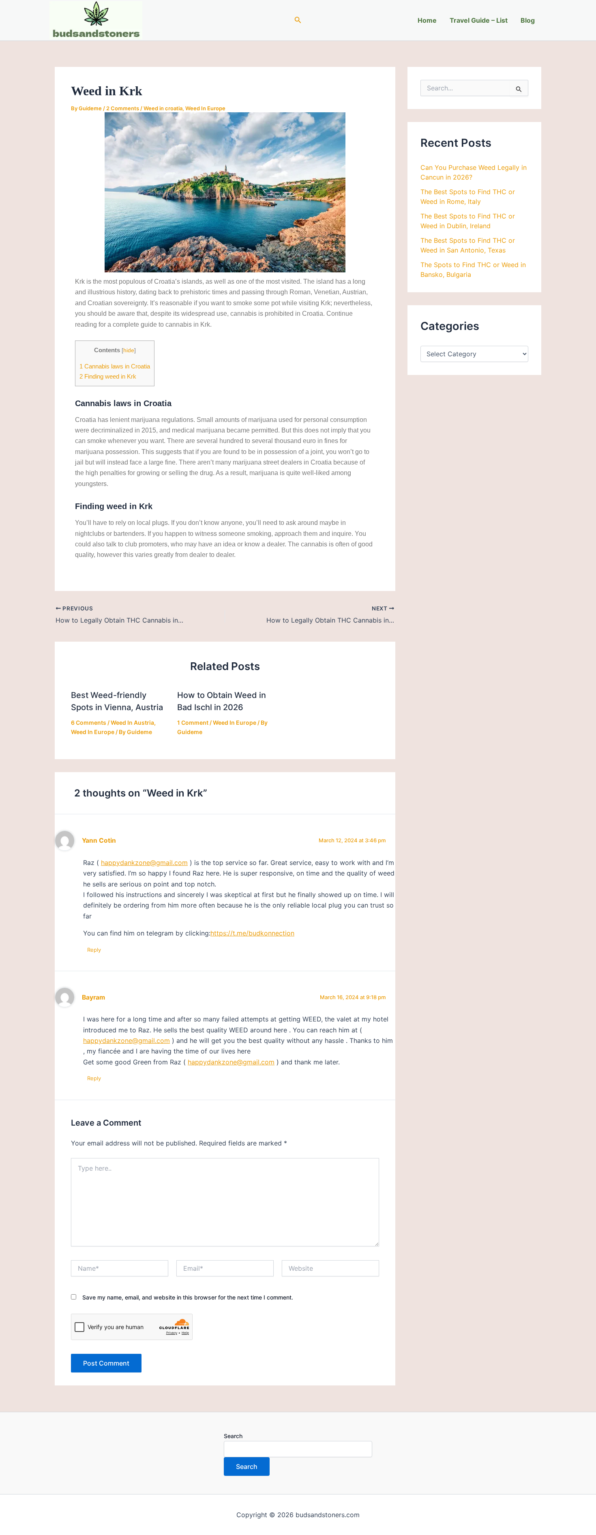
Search (233, 1435)
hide (128, 350)
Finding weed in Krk (107, 376)
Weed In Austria (132, 722)
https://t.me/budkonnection (252, 933)
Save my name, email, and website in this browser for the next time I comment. (187, 1297)
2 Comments (122, 108)
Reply (94, 949)
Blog (528, 20)
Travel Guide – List (479, 20)
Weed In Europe (205, 108)
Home (427, 20)
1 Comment (192, 722)
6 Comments (88, 722)
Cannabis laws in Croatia (114, 366)
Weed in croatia (163, 108)
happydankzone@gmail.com (144, 862)
